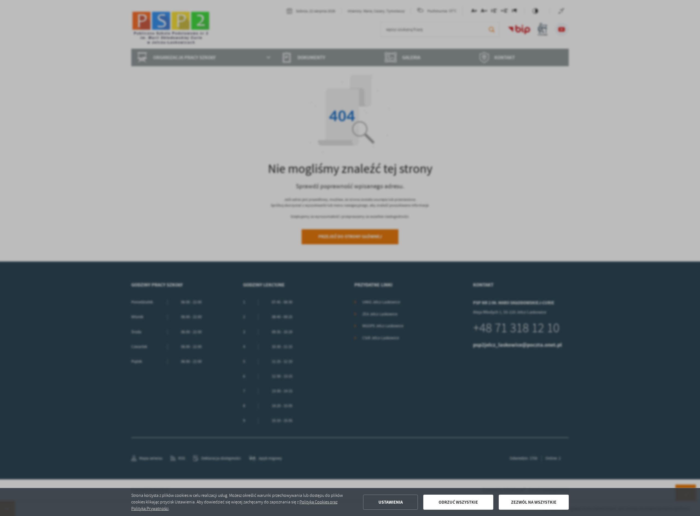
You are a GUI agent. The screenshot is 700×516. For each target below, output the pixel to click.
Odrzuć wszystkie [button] (458, 502)
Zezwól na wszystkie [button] (533, 502)
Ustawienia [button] (390, 502)
